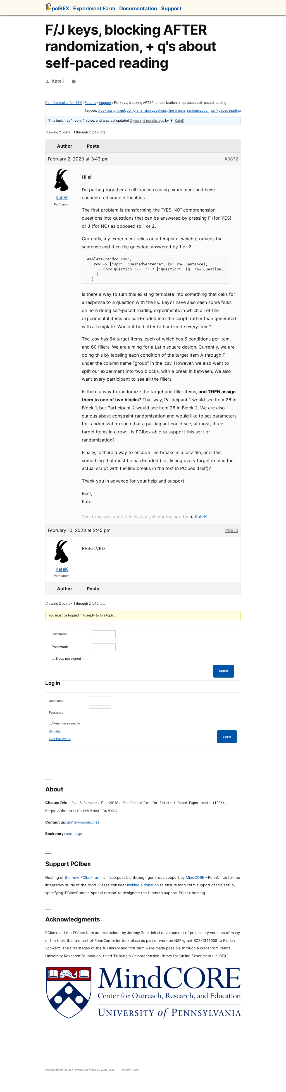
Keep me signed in (70, 658)
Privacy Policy (130, 1069)
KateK (58, 81)
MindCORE (195, 877)
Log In (223, 671)
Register (55, 731)
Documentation (138, 8)
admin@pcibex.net (83, 822)
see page (74, 833)
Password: (60, 647)
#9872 (231, 159)
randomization (198, 110)
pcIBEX (60, 8)
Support (171, 8)
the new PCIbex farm (83, 877)
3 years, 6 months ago (147, 120)
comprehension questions (147, 110)
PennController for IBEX (63, 102)
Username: (60, 634)
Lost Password (60, 739)
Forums (90, 102)
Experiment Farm (94, 8)
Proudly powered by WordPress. (95, 1069)
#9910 (231, 530)
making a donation (143, 885)
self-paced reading (226, 110)
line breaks (176, 110)
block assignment (111, 110)
